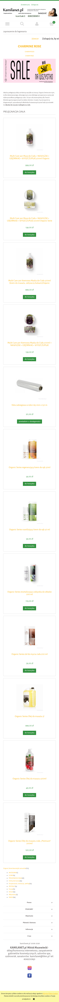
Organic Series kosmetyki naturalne (14, 868)
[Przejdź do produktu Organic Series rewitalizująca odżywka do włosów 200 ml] (29, 573)
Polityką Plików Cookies (50, 994)
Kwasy (11, 889)
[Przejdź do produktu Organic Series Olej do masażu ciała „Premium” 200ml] (29, 822)
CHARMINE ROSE (29, 46)
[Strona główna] (29, 12)
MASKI (11, 897)
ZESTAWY (12, 886)
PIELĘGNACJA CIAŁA (15, 878)
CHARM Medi (29, 56)
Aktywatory (12, 895)
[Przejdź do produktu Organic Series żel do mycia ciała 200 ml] (29, 635)
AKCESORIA (13, 873)
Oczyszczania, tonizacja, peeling (19, 884)
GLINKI (11, 875)
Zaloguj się (35, 39)
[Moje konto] (37, 24)
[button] (7, 24)
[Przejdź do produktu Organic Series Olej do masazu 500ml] (29, 759)
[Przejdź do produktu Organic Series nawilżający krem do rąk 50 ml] (29, 510)
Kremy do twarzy (14, 881)
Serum (11, 892)
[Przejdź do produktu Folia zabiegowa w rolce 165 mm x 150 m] (29, 386)
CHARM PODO (29, 52)
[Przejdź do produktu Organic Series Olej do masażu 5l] (29, 697)
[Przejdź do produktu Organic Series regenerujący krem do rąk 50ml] (29, 448)
